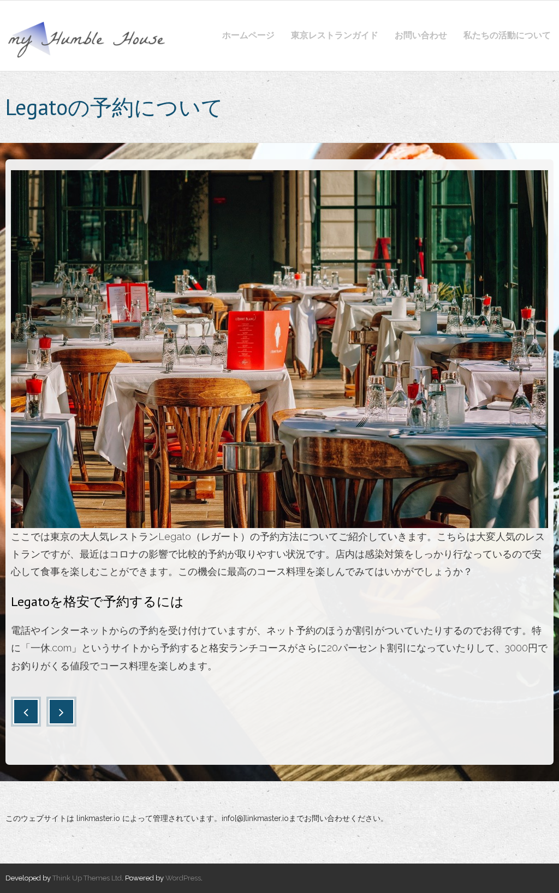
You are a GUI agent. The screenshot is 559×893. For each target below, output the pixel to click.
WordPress (183, 878)
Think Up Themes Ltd (87, 878)
